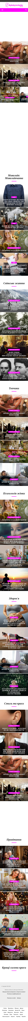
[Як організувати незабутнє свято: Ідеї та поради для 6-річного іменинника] (14, 926)
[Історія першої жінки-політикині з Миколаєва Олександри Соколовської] (14, 369)
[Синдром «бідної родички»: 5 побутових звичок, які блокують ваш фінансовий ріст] (14, 556)
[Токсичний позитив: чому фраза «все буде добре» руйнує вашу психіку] (14, 533)
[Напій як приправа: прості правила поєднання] (14, 218)
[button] (2, 10)
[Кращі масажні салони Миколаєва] (14, 52)
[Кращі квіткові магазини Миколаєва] (10, 95)
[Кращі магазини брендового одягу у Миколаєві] (14, 75)
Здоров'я (14, 479)
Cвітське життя (14, 300)
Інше (14, 197)
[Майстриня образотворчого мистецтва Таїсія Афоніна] (14, 346)
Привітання (14, 858)
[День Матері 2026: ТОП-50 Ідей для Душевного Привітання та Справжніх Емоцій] (14, 880)
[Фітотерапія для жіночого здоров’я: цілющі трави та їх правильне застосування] (14, 684)
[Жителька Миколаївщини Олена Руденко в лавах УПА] (14, 323)
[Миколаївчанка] (14, 5)
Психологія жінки (14, 248)
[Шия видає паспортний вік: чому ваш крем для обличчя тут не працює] (14, 744)
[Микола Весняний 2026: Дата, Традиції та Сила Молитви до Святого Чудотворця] (14, 948)
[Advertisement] (14, 29)
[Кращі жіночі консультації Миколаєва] (14, 474)
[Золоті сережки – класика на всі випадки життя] (14, 721)
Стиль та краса (14, 57)
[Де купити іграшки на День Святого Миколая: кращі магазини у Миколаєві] (14, 903)
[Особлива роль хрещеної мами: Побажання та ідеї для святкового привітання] (14, 857)
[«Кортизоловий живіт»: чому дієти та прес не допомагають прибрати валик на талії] (14, 616)
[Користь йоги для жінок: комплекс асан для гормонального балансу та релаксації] (14, 639)
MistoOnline (20, 989)
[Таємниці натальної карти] (14, 241)
